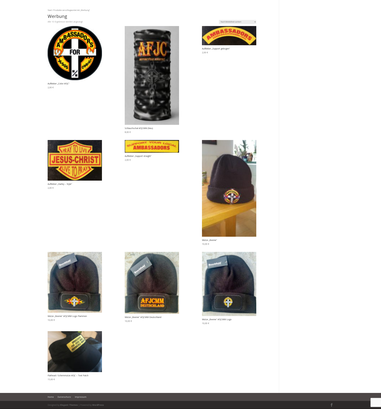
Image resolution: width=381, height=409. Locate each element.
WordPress (98, 404)
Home (51, 396)
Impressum (80, 396)
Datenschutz (64, 396)
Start (50, 10)
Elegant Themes (69, 404)
